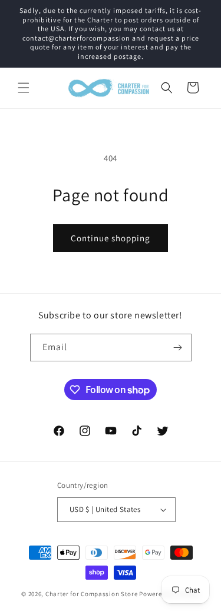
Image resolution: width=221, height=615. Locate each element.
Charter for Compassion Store (91, 594)
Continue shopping (110, 238)
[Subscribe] (178, 347)
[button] (24, 88)
